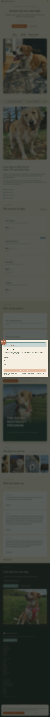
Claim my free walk (25, 370)
